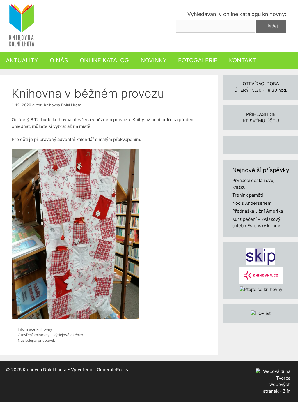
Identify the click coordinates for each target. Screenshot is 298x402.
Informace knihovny (35, 329)
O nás (59, 60)
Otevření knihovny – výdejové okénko (50, 335)
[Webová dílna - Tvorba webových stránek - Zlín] (273, 391)
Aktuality (22, 60)
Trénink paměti (247, 195)
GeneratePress (112, 369)
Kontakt (242, 60)
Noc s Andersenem (252, 203)
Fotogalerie (197, 60)
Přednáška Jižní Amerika (257, 211)
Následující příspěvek (36, 340)
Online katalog (104, 60)
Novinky (153, 60)
